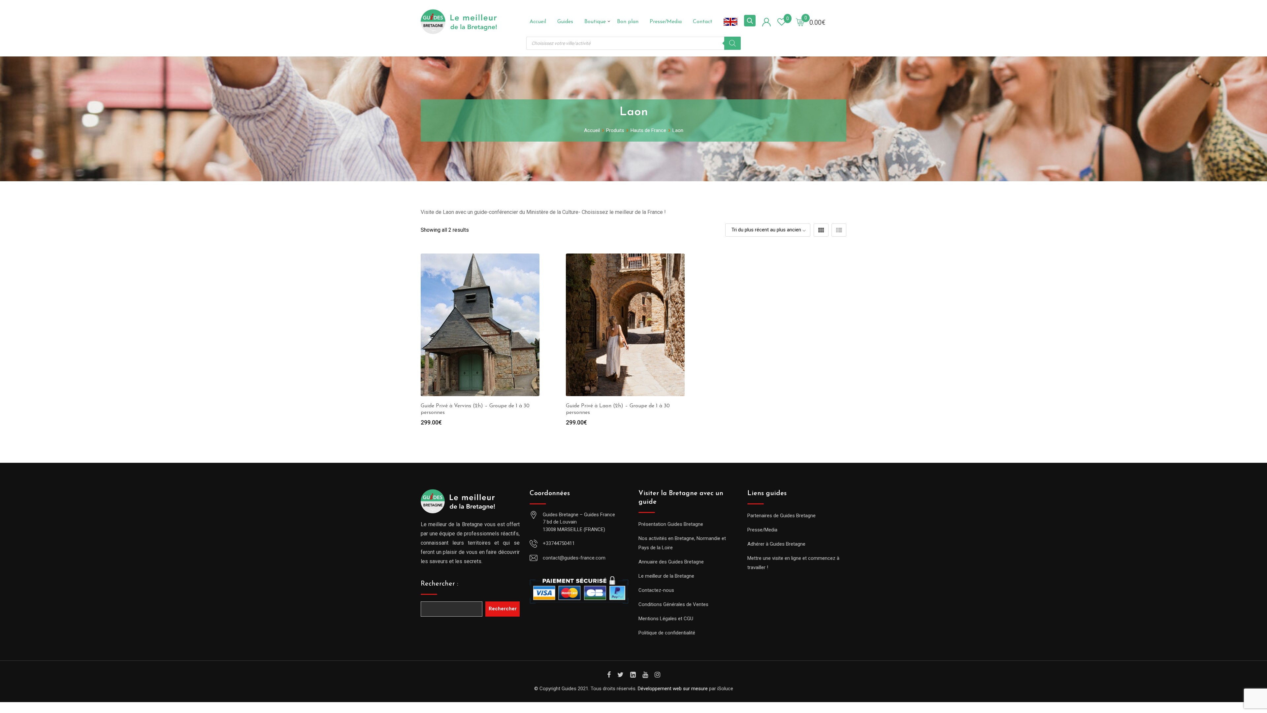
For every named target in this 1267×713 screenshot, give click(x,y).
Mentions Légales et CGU (665, 619)
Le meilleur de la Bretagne (666, 576)
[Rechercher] (732, 43)
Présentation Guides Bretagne (670, 524)
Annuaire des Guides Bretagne (671, 562)
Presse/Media (666, 21)
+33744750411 (559, 543)
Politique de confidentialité (666, 633)
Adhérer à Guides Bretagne (776, 544)
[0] (800, 21)
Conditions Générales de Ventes (673, 604)
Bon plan (627, 21)
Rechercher (503, 609)
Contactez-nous (656, 590)
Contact (702, 21)
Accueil (538, 21)
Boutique (595, 21)
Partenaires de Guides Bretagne (781, 516)
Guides (565, 21)
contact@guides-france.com (574, 558)
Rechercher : (439, 584)
